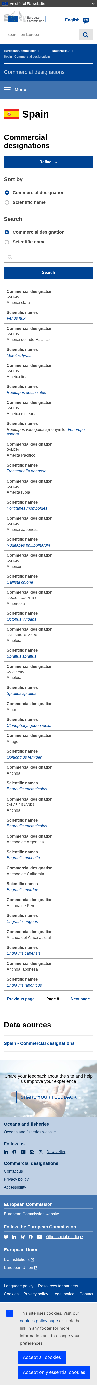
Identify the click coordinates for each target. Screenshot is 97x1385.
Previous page (21, 999)
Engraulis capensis (24, 953)
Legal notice (63, 1294)
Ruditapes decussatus (26, 392)
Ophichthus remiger (24, 757)
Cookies (11, 1294)
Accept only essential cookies (54, 1372)
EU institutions (17, 1259)
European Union (18, 1267)
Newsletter (56, 1152)
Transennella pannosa (26, 471)
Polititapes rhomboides (27, 508)
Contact (86, 1294)
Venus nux (16, 318)
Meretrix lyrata (19, 355)
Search (86, 34)
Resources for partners (58, 1286)
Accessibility (15, 1187)
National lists (61, 51)
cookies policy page (39, 1320)
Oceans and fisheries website (30, 1132)
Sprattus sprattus (21, 656)
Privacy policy (16, 1179)
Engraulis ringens (22, 921)
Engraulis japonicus (24, 985)
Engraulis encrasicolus (27, 789)
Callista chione (20, 582)
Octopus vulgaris (21, 619)
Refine (45, 162)
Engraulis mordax (22, 890)
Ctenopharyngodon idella (29, 725)
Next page (80, 999)
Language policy (18, 1286)
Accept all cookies (42, 1357)
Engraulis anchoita (23, 858)
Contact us (13, 1171)
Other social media (62, 1237)
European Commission (20, 51)
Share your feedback (49, 1097)
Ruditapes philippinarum (28, 545)
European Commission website (31, 1214)
